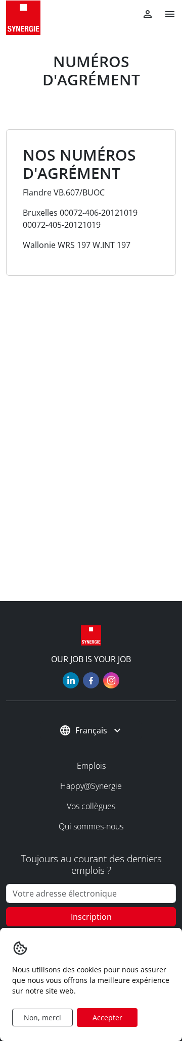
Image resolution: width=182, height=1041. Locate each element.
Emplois (91, 765)
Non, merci (42, 1017)
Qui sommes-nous (91, 826)
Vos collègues (91, 806)
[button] (166, 14)
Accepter (107, 1017)
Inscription (91, 916)
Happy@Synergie (91, 785)
